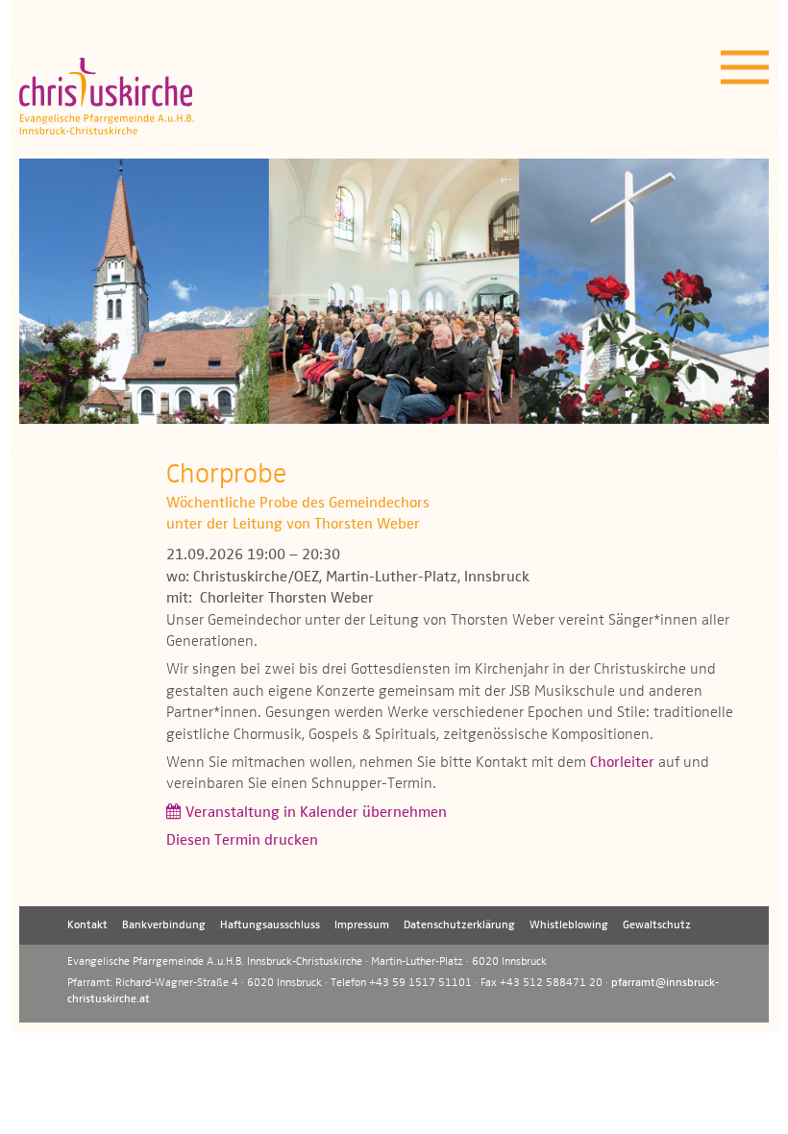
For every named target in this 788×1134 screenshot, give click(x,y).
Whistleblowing (568, 925)
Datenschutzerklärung (459, 925)
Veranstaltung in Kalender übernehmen (316, 813)
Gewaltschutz (657, 925)
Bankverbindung (164, 925)
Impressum (361, 925)
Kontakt (87, 925)
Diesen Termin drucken (242, 841)
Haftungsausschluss (270, 925)
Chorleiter (622, 763)
